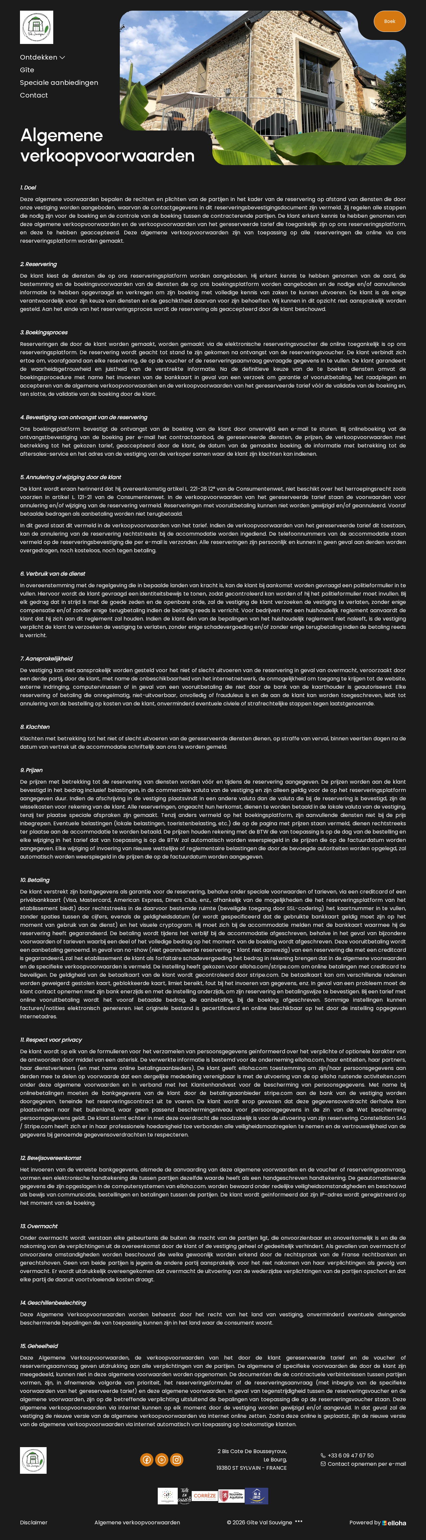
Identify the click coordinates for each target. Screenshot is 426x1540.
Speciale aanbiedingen (59, 82)
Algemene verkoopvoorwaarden (137, 1522)
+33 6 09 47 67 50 (351, 1455)
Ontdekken (38, 57)
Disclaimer (34, 1522)
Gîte (27, 70)
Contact (34, 95)
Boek (389, 21)
